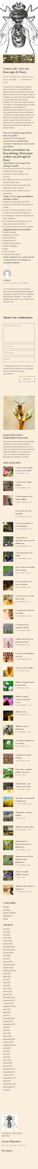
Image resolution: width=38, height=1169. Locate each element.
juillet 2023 (7, 977)
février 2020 (7, 1063)
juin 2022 (6, 1015)
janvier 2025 (7, 944)
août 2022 (7, 1009)
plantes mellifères (9, 913)
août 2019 (7, 1081)
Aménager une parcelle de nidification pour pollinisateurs (24, 859)
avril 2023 (6, 986)
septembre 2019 (9, 1078)
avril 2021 (6, 1030)
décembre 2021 (9, 1018)
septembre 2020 (9, 1045)
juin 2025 (6, 929)
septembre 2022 (9, 1006)
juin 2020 (6, 1051)
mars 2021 (7, 1033)
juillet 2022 (7, 1012)
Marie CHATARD (10, 80)
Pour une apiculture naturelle (14, 1145)
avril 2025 (6, 935)
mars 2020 (7, 1060)
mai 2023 (6, 983)
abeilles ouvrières (21, 712)
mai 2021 (6, 1027)
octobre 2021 (8, 1021)
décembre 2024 (9, 947)
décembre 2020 (9, 1039)
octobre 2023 (8, 968)
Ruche (5, 919)
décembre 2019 (9, 1069)
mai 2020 (6, 1054)
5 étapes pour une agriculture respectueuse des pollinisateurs (25, 540)
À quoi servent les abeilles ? (24, 668)
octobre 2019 (8, 1075)
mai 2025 (6, 932)
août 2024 (7, 956)
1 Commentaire (25, 80)
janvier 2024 (7, 962)
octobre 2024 (8, 953)
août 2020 (7, 1048)
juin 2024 (6, 959)
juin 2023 (6, 980)
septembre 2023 (9, 971)
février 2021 (7, 1036)
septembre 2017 (9, 1087)
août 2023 (7, 974)
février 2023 (7, 991)
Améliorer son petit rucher (24, 827)
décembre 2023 (9, 965)
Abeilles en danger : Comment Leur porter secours (22, 699)
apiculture (25, 77)
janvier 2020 (7, 1066)
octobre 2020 (8, 1042)
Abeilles (6, 907)
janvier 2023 (7, 994)
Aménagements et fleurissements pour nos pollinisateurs (23, 844)
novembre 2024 (9, 950)
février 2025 (7, 941)
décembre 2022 (9, 997)
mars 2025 (7, 938)
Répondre (6, 286)
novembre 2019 (9, 1072)
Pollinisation (7, 916)
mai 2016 (6, 1090)
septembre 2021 (9, 1024)
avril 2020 (6, 1057)
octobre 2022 (8, 1003)
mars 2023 (7, 989)
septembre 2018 (9, 1084)
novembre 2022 (9, 1000)
